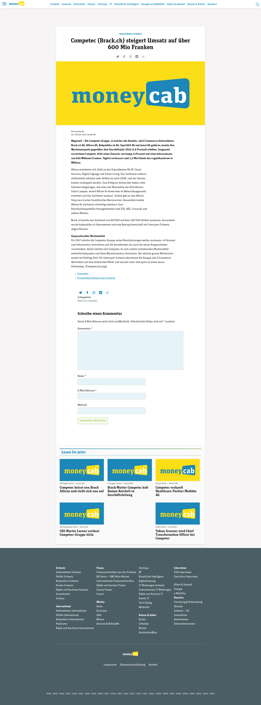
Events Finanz (104, 590)
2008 (165, 694)
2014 (126, 694)
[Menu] (4, 4)
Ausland (66, 4)
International (63, 606)
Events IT (144, 598)
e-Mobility (180, 593)
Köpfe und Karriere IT (151, 594)
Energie (178, 589)
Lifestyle (144, 624)
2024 (61, 694)
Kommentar (85, 328)
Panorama (61, 624)
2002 (205, 694)
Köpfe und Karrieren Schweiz (72, 590)
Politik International (67, 615)
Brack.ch (82, 301)
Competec (83, 273)
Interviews (79, 4)
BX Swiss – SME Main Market (113, 576)
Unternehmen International (71, 611)
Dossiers (212, 4)
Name (82, 376)
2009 (158, 694)
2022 (74, 694)
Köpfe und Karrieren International (75, 628)
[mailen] (143, 56)
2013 (132, 694)
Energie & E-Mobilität (153, 4)
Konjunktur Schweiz (67, 581)
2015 (119, 694)
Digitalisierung (147, 581)
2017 (107, 694)
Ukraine (178, 606)
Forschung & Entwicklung (188, 602)
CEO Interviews (183, 572)
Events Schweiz (64, 585)
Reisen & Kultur (196, 4)
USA (99, 615)
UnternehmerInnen (184, 624)
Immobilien (180, 615)
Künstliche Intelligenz (126, 4)
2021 (81, 694)
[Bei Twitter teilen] (118, 56)
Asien (100, 606)
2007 (171, 694)
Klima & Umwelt (176, 4)
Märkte (101, 602)
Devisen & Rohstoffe (108, 624)
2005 (185, 694)
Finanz (91, 4)
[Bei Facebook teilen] (124, 56)
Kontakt (153, 665)
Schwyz (60, 598)
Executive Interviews (186, 576)
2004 (192, 694)
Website (82, 405)
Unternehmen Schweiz (130, 34)
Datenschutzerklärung (132, 665)
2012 (139, 694)
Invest (100, 594)
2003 (198, 694)
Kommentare (181, 619)
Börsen (100, 619)
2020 (87, 694)
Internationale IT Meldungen (155, 590)
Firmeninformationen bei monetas (96, 278)
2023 (68, 694)
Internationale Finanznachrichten (115, 581)
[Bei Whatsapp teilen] (130, 56)
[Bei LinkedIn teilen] (137, 56)
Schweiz (54, 4)
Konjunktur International (70, 619)
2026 (49, 694)
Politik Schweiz (64, 576)
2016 (113, 694)
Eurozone (102, 611)
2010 (151, 694)
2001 (212, 694)
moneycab (79, 131)
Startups (102, 4)
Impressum (110, 665)
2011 (145, 694)
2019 (94, 694)
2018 (100, 694)
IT (111, 4)
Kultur (142, 619)
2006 (178, 694)
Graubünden (63, 594)
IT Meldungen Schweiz (151, 585)
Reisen (142, 628)
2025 (55, 694)
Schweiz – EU (181, 611)
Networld (144, 607)
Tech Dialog (145, 603)
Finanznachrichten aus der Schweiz (116, 572)
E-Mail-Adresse (87, 390)
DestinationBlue (148, 632)
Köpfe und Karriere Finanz (111, 585)
